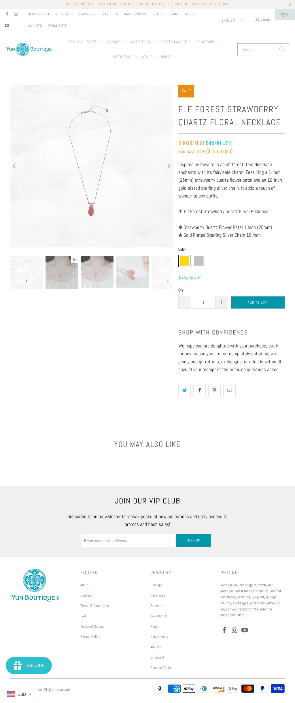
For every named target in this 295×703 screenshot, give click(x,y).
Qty (180, 289)
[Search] (282, 49)
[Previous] (14, 166)
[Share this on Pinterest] (214, 390)
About (84, 584)
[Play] (91, 166)
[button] (95, 42)
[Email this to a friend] (229, 390)
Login (266, 20)
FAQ (83, 616)
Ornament (157, 657)
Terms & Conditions (94, 605)
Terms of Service (92, 626)
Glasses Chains (166, 14)
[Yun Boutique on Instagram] (15, 14)
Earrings (87, 14)
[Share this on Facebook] (199, 390)
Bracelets (109, 14)
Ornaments (57, 25)
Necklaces (64, 14)
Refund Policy (90, 636)
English (229, 20)
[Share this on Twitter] (184, 390)
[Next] (168, 166)
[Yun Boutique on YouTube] (6, 26)
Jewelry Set (39, 14)
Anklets (35, 25)
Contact (86, 595)
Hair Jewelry (135, 14)
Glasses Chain (160, 667)
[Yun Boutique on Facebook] (6, 14)
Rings (190, 14)
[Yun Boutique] (29, 50)
